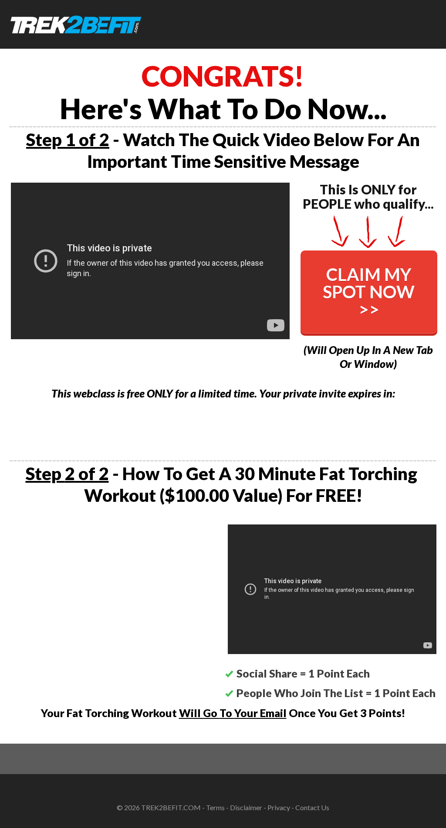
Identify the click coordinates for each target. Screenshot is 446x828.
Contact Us (312, 807)
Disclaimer (246, 807)
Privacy (278, 807)
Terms (215, 807)
